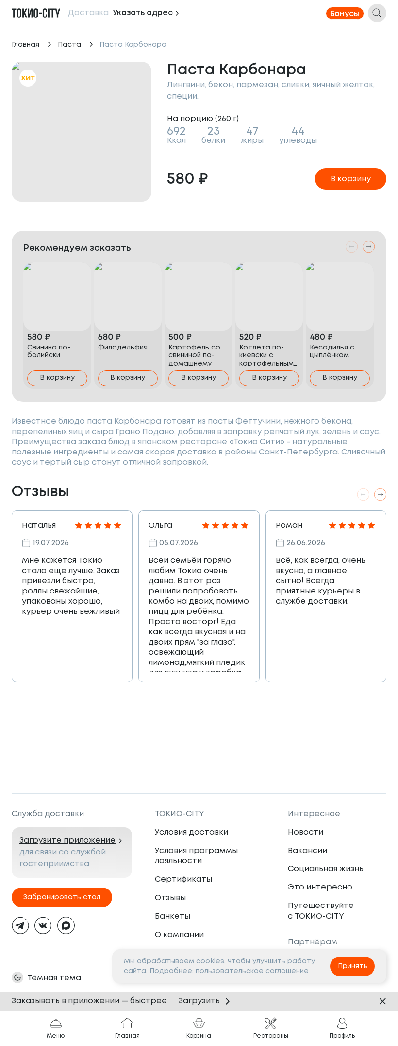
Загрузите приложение (67, 840)
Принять (352, 966)
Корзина (198, 1036)
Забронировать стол (61, 897)
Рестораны (270, 1036)
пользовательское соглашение (252, 971)
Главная (25, 45)
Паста (69, 45)
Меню (56, 1036)
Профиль (342, 1036)
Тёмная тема (54, 978)
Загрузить (199, 1001)
